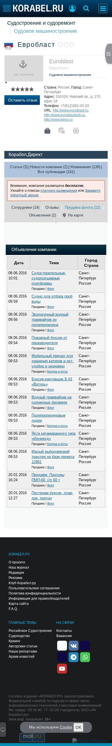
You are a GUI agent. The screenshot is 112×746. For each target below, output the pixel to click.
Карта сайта (19, 604)
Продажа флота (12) (82, 207)
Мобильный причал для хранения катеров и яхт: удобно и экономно (53, 361)
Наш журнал (19, 567)
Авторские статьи (23, 646)
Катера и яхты (57, 371)
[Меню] (102, 8)
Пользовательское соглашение (34, 588)
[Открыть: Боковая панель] (108, 54)
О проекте (17, 562)
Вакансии (64, 636)
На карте (75, 215)
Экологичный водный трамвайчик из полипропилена (50, 319)
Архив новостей (21, 657)
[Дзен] (62, 645)
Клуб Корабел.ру (22, 583)
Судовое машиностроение (45, 31)
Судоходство (19, 636)
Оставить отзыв (22, 100)
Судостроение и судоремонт (41, 23)
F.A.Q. (13, 609)
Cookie (66, 727)
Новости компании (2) (48, 167)
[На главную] (33, 8)
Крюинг (14, 641)
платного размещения (58, 191)
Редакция (16, 573)
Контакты (64, 631)
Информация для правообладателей (39, 599)
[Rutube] (85, 645)
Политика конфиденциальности (35, 593)
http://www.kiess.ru (58, 120)
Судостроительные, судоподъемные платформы (49, 278)
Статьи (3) (19, 167)
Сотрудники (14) (25, 207)
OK (78, 727)
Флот (50, 288)
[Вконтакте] (73, 645)
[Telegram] (73, 656)
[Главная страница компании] (47, 130)
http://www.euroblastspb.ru (64, 115)
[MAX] (62, 656)
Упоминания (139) (85, 167)
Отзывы (52, 207)
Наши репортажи (23, 651)
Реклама (15, 578)
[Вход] (72, 9)
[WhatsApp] (85, 656)
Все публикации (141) (56, 172)
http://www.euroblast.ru (70, 110)
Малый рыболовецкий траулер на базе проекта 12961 (53, 456)
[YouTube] (62, 668)
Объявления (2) (42, 215)
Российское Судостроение (30, 631)
